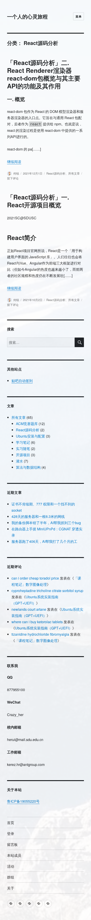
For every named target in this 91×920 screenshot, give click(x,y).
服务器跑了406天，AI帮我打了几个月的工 (44, 541)
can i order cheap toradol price (35, 578)
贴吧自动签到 (22, 380)
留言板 (12, 844)
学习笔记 (23, 442)
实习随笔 (23, 448)
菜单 (79, 16)
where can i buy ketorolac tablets (37, 621)
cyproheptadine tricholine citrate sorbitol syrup (47, 590)
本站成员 (14, 855)
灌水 (19, 461)
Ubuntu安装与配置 (30, 436)
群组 (10, 877)
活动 (10, 866)
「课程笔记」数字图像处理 (36, 640)
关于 (10, 888)
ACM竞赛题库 (27, 423)
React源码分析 (55, 173)
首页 (10, 822)
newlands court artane (28, 609)
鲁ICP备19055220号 (23, 801)
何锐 (16, 173)
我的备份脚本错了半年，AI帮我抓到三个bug (46, 522)
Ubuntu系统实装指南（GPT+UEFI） (43, 628)
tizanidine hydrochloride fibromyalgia (40, 634)
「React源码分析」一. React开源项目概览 (38, 200)
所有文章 (74, 173)
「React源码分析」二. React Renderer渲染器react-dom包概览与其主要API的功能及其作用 (43, 74)
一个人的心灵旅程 (27, 16)
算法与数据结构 (28, 467)
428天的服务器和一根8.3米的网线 (38, 516)
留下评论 (13, 178)
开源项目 (23, 454)
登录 (10, 833)
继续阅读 (14, 161)
